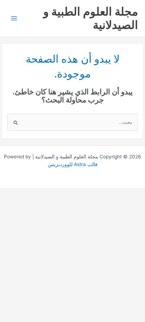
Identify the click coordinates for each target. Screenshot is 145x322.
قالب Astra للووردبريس (72, 164)
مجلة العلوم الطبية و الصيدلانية (90, 18)
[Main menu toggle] (14, 18)
